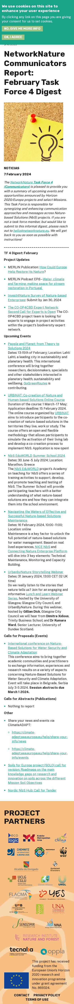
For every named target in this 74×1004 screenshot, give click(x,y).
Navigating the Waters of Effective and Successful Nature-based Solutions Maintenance (37, 516)
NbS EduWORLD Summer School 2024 (36, 456)
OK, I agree (13, 37)
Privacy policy (47, 995)
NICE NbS (42, 547)
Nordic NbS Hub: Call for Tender (32, 790)
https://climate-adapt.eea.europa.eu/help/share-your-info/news (40, 737)
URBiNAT (62, 413)
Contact (22, 995)
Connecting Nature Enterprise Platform (37, 551)
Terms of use (37, 999)
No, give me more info (22, 28)
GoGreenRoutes (35, 383)
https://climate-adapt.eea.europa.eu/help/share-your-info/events (40, 753)
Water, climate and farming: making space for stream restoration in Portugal (36, 283)
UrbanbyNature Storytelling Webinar (35, 572)
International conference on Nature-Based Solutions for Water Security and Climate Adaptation (37, 648)
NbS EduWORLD (26, 469)
